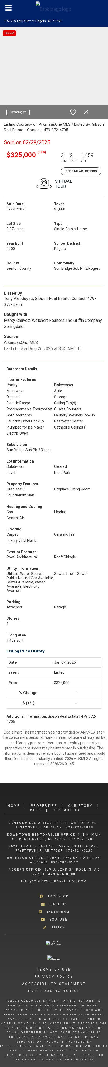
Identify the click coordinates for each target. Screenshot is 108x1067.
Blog (35, 810)
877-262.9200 (82, 839)
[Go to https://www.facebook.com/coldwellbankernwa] (54, 896)
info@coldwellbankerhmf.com (54, 881)
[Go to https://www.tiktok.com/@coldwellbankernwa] (54, 927)
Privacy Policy (54, 977)
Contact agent (18, 112)
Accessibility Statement (54, 984)
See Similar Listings (81, 171)
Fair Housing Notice (54, 991)
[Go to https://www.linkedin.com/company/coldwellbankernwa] (54, 904)
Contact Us (65, 810)
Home (14, 806)
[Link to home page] (54, 8)
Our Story (80, 806)
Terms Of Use (54, 969)
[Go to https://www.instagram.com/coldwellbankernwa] (54, 912)
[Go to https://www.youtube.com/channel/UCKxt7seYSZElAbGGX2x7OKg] (54, 919)
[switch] (73, 112)
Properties (44, 806)
